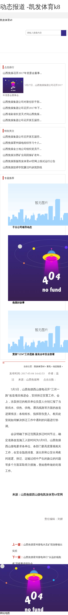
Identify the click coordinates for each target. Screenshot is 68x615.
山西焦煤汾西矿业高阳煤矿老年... (22, 155)
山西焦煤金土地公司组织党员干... (22, 149)
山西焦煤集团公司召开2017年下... (22, 108)
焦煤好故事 (18, 302)
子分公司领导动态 (22, 227)
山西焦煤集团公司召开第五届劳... (22, 120)
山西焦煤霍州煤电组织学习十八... (22, 142)
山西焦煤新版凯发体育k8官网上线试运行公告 (29, 161)
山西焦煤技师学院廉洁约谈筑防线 (22, 167)
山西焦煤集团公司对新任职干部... (22, 101)
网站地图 (5, 613)
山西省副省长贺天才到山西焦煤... (22, 114)
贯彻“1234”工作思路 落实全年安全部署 (33, 354)
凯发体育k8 (6, 20)
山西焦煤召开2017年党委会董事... (22, 73)
